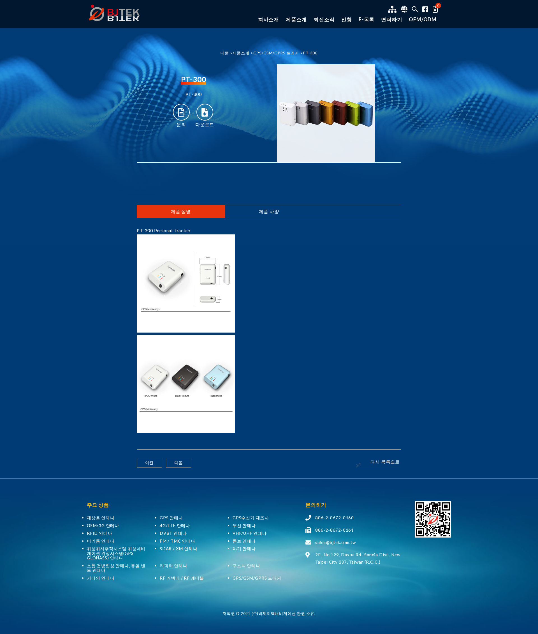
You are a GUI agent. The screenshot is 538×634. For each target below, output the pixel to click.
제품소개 (296, 19)
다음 (178, 462)
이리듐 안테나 (101, 541)
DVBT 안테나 (173, 533)
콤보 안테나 (244, 541)
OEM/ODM (423, 19)
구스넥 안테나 (246, 565)
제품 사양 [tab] (269, 211)
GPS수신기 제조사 (251, 517)
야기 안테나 (244, 548)
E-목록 (366, 19)
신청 (346, 19)
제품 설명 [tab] (181, 211)
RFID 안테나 (99, 533)
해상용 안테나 (101, 517)
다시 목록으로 (385, 462)
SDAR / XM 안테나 (178, 548)
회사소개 (268, 19)
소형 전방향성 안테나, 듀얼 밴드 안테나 (116, 568)
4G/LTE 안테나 (175, 525)
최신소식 (324, 19)
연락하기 (391, 19)
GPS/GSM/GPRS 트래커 (276, 52)
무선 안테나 (244, 525)
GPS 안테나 (171, 517)
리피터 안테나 (173, 565)
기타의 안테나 (101, 578)
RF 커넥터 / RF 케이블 (182, 578)
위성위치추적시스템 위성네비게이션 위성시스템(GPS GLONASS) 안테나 (116, 553)
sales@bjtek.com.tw (335, 542)
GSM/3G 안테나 (103, 525)
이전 (149, 462)
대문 (225, 52)
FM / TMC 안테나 (177, 541)
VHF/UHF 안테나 (250, 533)
